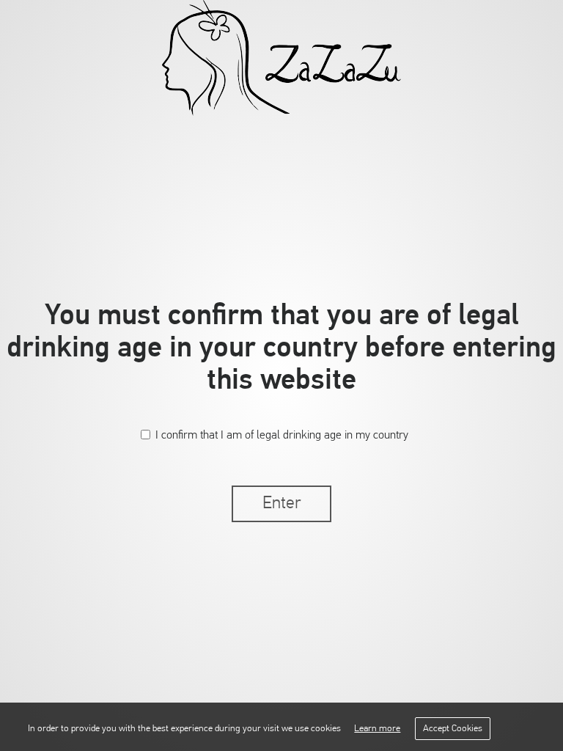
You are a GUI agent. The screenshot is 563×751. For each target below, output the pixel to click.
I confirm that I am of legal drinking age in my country (281, 436)
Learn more (377, 728)
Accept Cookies (452, 728)
